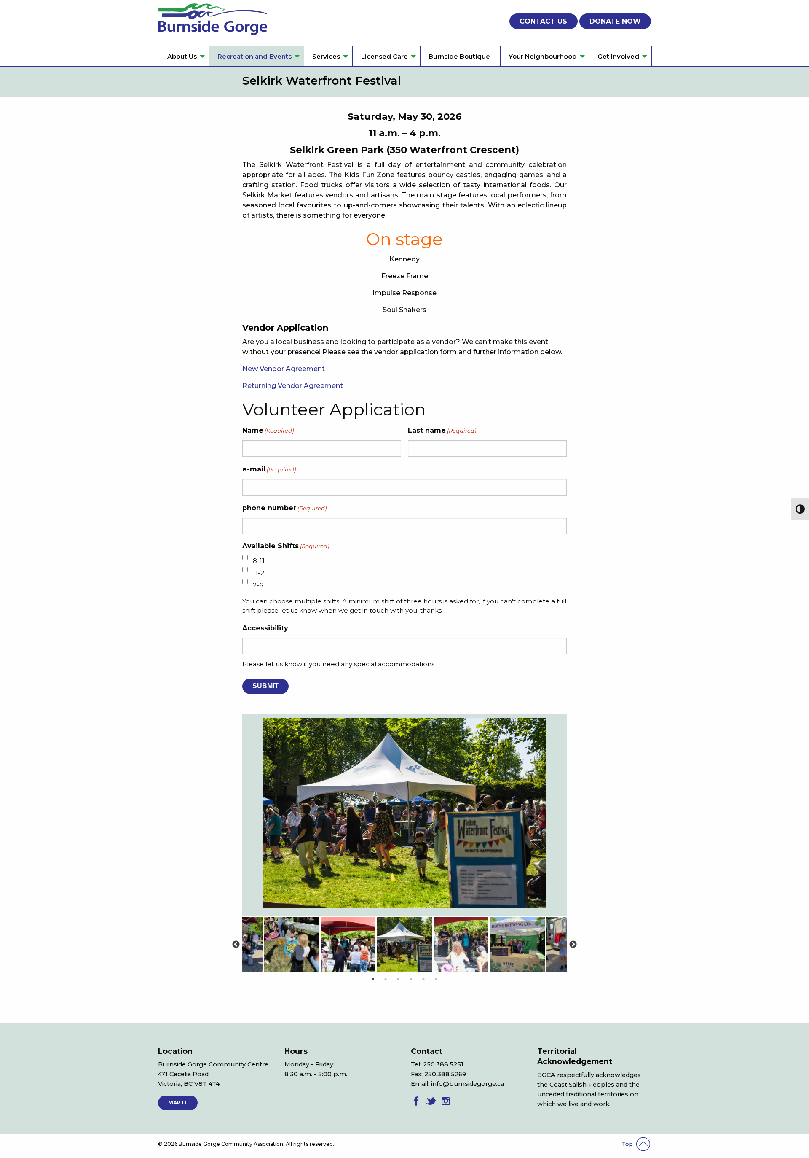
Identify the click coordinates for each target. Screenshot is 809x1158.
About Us (182, 56)
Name (268, 430)
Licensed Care (384, 56)
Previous (236, 944)
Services (326, 56)
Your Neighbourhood (543, 56)
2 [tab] (385, 979)
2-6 (258, 585)
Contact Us (543, 21)
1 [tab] (373, 979)
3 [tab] (398, 979)
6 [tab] (436, 979)
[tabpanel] (404, 944)
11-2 (258, 573)
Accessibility (265, 628)
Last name (442, 430)
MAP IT (178, 1102)
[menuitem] (184, 56)
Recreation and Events (254, 56)
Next (573, 944)
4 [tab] (411, 979)
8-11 (259, 561)
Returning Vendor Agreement (292, 386)
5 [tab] (423, 979)
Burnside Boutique (459, 56)
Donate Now (615, 21)
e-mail (269, 469)
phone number (284, 508)
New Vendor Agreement (283, 369)
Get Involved (618, 56)
